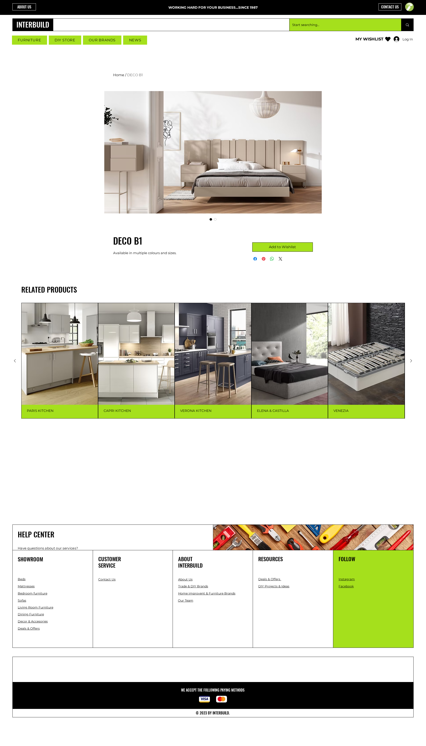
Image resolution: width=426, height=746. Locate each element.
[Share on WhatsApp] (272, 258)
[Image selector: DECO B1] (211, 219)
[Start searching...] (407, 25)
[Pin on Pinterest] (263, 258)
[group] (213, 361)
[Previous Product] (15, 360)
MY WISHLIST (369, 39)
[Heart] (388, 39)
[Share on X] (280, 258)
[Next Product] (411, 360)
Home (118, 75)
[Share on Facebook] (255, 258)
